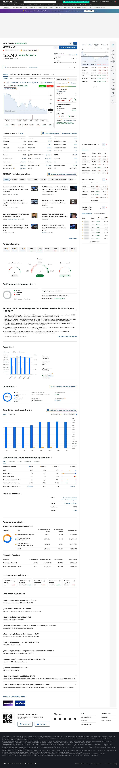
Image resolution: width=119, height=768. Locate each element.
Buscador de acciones (72, 5)
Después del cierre (42, 7)
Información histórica (34, 78)
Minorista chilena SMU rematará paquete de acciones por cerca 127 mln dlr (54, 227)
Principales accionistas (21, 78)
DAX (83, 75)
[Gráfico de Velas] (4, 83)
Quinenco (66, 580)
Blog (82, 713)
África (91, 7)
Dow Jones (85, 67)
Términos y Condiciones (81, 763)
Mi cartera (84, 720)
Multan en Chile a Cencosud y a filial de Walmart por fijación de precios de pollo (16, 227)
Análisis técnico (11, 244)
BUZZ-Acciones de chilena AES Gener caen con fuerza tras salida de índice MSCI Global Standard (55, 189)
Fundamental (36, 74)
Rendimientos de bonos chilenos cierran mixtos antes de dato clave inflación (54, 203)
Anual (4, 414)
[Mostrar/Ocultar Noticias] (42, 83)
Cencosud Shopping (24, 580)
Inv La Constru (38, 580)
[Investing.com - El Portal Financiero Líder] (10, 2)
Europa (79, 7)
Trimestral (11, 414)
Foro (52, 74)
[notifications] (112, 1)
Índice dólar (85, 81)
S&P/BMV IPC (85, 64)
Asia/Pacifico (85, 7)
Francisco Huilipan (12, 219)
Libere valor (72, 55)
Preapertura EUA (32, 7)
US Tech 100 (85, 73)
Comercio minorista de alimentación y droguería (69, 499)
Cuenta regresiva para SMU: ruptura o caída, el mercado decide (16, 215)
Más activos (85, 149)
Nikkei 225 (84, 78)
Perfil (11, 78)
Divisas (84, 45)
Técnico (46, 74)
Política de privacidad (96, 763)
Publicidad (104, 717)
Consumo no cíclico (71, 503)
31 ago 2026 (48, 158)
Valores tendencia (88, 179)
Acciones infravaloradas (99, 7)
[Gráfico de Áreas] (8, 83)
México (25, 7)
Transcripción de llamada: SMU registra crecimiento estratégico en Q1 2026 (15, 203)
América (74, 7)
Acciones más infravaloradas (87, 208)
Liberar (31, 486)
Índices (89, 45)
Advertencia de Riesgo (110, 763)
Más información (33, 67)
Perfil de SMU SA (11, 493)
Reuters (44, 232)
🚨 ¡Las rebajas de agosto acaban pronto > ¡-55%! (76, 1)
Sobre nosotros (105, 713)
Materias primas (96, 45)
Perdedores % (103, 149)
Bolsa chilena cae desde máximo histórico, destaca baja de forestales (54, 215)
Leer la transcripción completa (67, 336)
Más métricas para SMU (69, 133)
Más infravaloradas (87, 213)
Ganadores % (93, 149)
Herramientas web (86, 724)
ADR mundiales (58, 7)
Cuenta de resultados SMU (16, 410)
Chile (75, 510)
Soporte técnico (106, 720)
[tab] (6, 249)
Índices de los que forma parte (49, 78)
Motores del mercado (89, 144)
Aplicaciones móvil (86, 717)
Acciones (6, 7)
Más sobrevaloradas (99, 213)
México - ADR (67, 7)
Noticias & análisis (24, 74)
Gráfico (13, 74)
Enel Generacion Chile (55, 580)
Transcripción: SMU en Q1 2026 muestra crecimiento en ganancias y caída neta (15, 189)
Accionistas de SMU (13, 522)
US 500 (84, 70)
